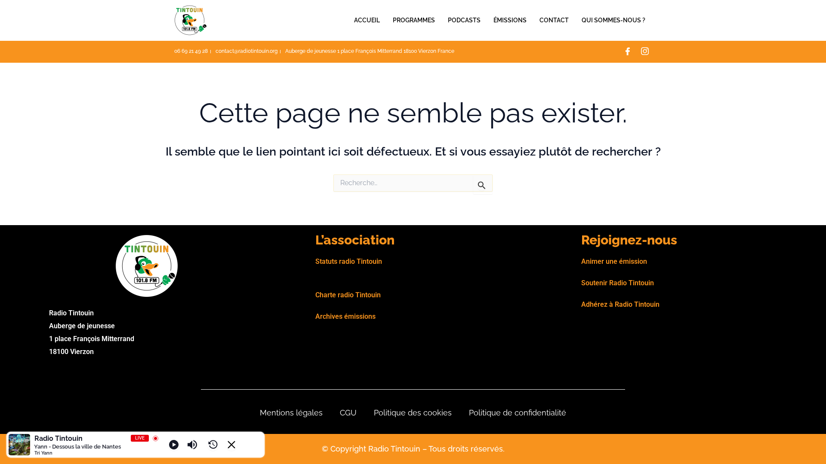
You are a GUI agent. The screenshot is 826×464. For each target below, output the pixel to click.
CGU (348, 412)
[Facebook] (627, 52)
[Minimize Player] (231, 445)
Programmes (414, 20)
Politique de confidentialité (517, 412)
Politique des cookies (413, 412)
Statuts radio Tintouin (348, 261)
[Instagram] (644, 52)
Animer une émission (614, 261)
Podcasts (464, 20)
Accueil (367, 20)
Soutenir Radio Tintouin (617, 283)
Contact (554, 20)
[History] (213, 445)
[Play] (174, 445)
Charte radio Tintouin (348, 295)
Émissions (510, 20)
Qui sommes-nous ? (613, 20)
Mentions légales (291, 412)
